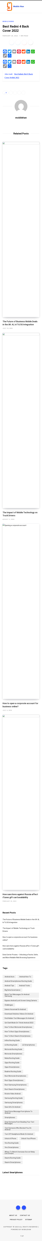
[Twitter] (18, 1208)
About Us (13, 1215)
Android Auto (9, 977)
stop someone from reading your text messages (19, 1122)
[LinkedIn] (19, 93)
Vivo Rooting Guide (12, 1143)
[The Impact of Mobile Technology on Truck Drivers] (21, 420)
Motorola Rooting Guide (13, 1049)
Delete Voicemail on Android (15, 1009)
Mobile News (8, 21)
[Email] (30, 42)
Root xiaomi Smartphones (14, 1089)
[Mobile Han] (15, 6)
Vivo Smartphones (12, 1147)
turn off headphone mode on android (19, 1134)
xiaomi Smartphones (13, 1162)
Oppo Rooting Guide (12, 1063)
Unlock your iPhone (28, 1138)
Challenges (9, 1005)
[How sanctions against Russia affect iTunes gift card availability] (21, 802)
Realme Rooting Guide (13, 1071)
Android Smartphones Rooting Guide (18, 981)
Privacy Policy (16, 1219)
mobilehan (21, 117)
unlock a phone (10, 1138)
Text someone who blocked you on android (18, 1129)
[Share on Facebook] (11, 42)
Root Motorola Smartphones (15, 1076)
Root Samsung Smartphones (16, 1085)
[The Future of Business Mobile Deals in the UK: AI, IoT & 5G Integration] (21, 229)
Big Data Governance (12, 990)
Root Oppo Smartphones (14, 1080)
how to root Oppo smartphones (17, 1031)
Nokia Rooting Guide (12, 1058)
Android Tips (9, 985)
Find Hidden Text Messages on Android (19, 1018)
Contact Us (25, 1215)
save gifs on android (12, 1107)
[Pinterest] (24, 42)
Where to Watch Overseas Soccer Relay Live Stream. (20, 1152)
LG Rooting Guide (11, 1045)
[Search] (37, 6)
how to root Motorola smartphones (18, 1027)
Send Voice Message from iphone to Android (18, 1112)
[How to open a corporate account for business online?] (21, 611)
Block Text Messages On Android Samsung (17, 995)
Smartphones (10, 1117)
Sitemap (28, 1219)
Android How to (25, 977)
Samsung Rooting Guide (14, 1098)
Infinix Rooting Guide (12, 1040)
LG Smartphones (28, 1045)
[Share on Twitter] (17, 42)
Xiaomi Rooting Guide (13, 1158)
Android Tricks (24, 985)
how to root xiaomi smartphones (17, 1036)
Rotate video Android (13, 1094)
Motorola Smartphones (13, 1054)
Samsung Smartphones (14, 1102)
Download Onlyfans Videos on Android (19, 1014)
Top (22, 1236)
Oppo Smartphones (12, 1067)
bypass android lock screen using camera (21, 1000)
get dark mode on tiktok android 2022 (19, 1023)
